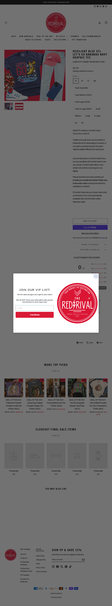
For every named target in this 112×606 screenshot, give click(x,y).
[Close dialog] (96, 276)
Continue (34, 314)
